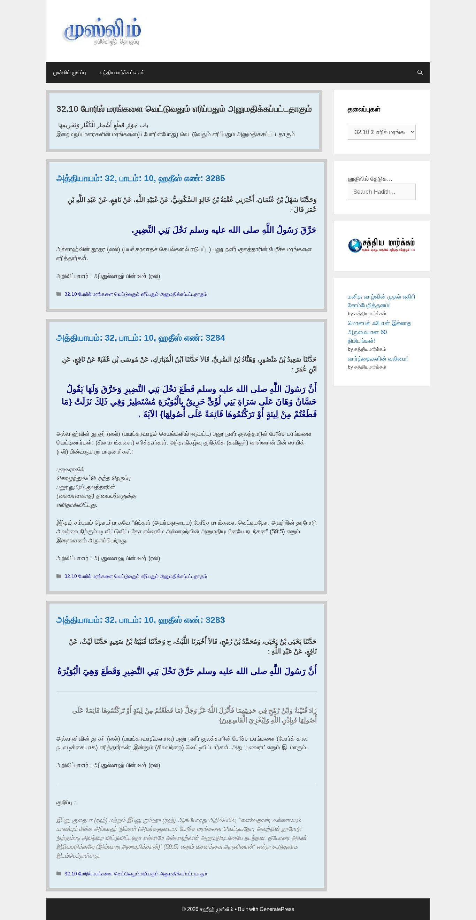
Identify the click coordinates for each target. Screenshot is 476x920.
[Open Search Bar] (420, 72)
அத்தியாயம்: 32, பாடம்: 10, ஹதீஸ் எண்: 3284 (140, 337)
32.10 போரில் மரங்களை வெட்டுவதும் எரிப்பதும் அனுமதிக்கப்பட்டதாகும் (135, 294)
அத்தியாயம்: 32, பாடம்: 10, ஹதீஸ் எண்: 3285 (140, 178)
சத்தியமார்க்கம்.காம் (122, 72)
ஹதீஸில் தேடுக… (370, 179)
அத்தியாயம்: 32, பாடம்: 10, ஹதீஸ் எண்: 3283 (140, 620)
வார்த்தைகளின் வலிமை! (378, 358)
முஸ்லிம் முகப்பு (69, 72)
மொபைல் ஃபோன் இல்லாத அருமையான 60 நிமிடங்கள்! (379, 332)
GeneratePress (277, 909)
